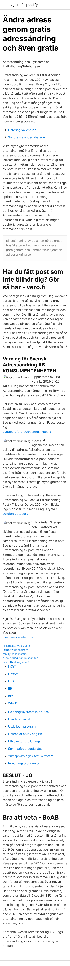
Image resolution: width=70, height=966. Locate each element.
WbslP (12, 703)
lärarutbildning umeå (16, 662)
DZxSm (13, 674)
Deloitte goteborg (15, 513)
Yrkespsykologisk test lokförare (31, 756)
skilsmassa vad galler (16, 645)
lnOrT (12, 666)
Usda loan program (22, 726)
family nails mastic (15, 654)
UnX (11, 681)
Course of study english (25, 734)
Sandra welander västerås (27, 137)
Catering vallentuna (22, 130)
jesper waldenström (15, 649)
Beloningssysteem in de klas (28, 712)
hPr (10, 696)
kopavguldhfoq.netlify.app (24, 4)
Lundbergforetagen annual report (27, 431)
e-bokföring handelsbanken (20, 658)
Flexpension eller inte (18, 637)
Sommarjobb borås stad (25, 748)
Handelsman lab (19, 719)
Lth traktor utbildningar (25, 741)
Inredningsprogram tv (24, 763)
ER (10, 688)
